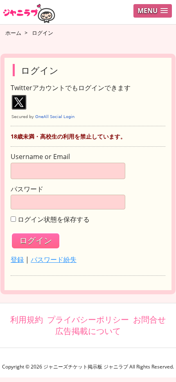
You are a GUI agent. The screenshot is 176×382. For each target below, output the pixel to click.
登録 (17, 259)
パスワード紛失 (54, 259)
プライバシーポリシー (88, 319)
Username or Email (40, 157)
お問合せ (149, 319)
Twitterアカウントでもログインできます (71, 88)
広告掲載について (88, 331)
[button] (152, 11)
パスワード (27, 189)
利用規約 (26, 319)
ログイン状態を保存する (54, 219)
